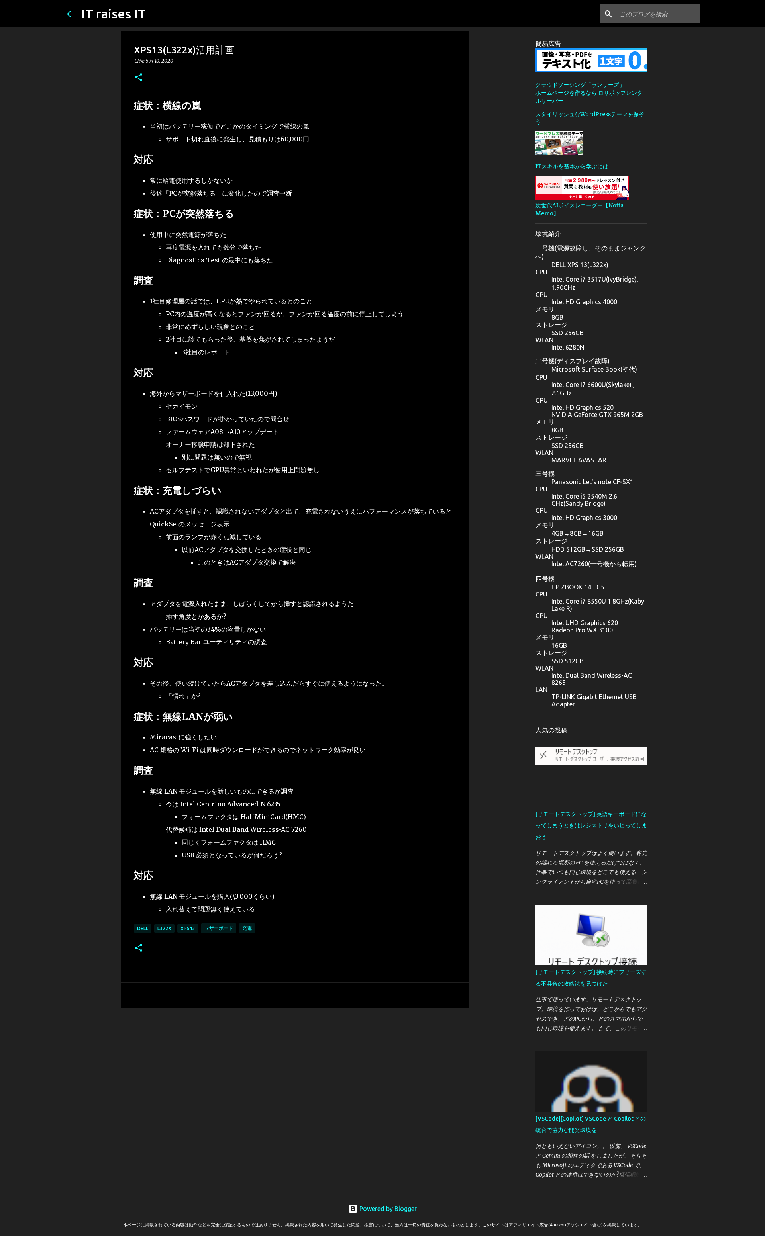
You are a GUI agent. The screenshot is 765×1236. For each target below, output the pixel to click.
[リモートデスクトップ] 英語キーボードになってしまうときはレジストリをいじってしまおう (591, 825)
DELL (142, 928)
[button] (138, 77)
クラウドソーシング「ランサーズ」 (580, 84)
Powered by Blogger (387, 1208)
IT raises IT (113, 13)
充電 (247, 928)
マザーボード (218, 928)
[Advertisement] (295, 1076)
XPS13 (187, 928)
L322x (164, 928)
